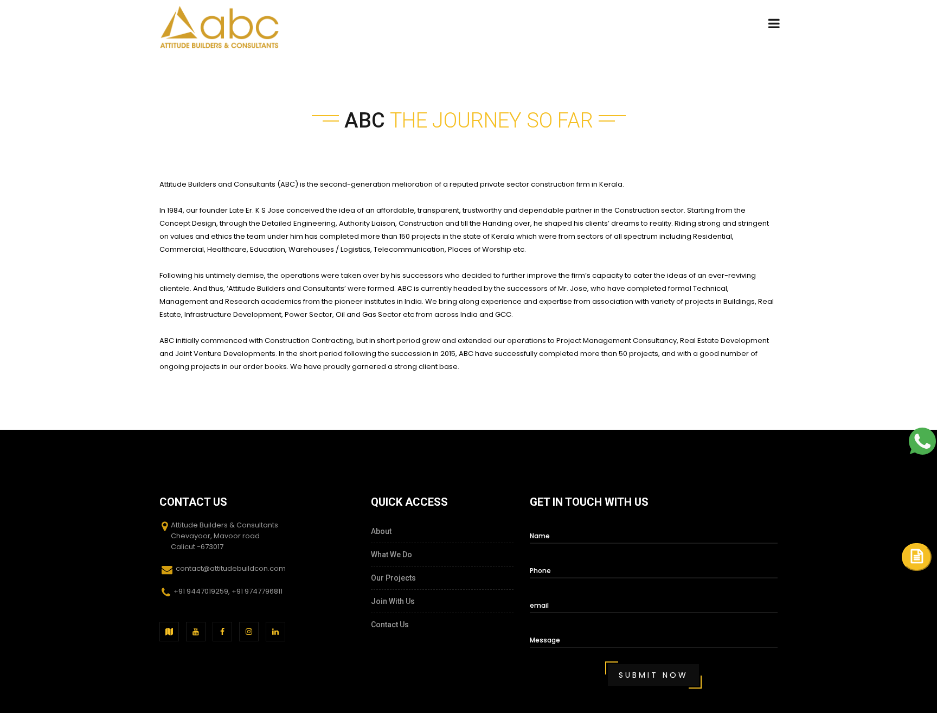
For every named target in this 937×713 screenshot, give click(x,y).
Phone (540, 570)
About (381, 531)
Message (545, 640)
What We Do (391, 554)
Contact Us (390, 624)
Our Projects (393, 578)
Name (540, 535)
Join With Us (393, 601)
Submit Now (653, 675)
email (539, 605)
